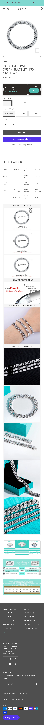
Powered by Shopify (17, 699)
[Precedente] (4, 57)
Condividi (6, 149)
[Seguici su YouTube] (10, 664)
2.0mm (26, 103)
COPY (34, 90)
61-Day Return (29, 620)
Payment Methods (31, 628)
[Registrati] (36, 684)
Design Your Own (9, 620)
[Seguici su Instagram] (15, 659)
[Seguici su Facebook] (5, 659)
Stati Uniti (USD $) (9, 693)
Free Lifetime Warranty (11, 624)
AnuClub (6, 62)
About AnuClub (8, 613)
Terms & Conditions (31, 624)
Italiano (22, 693)
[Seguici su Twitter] (10, 659)
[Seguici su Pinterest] (5, 664)
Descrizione (7, 158)
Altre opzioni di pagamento (22, 145)
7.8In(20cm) (35, 114)
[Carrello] (40, 9)
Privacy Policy (29, 613)
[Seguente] (40, 57)
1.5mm (17, 103)
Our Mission (7, 617)
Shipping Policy (29, 617)
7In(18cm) (21, 114)
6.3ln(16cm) (9, 114)
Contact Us (7, 628)
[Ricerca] (8, 9)
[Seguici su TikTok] (15, 664)
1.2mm (7, 103)
